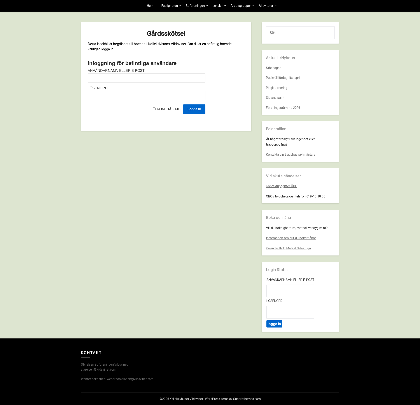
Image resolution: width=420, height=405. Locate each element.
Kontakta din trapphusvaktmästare (290, 155)
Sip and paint (275, 98)
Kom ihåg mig (169, 109)
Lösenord (98, 88)
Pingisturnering (276, 88)
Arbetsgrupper (241, 5)
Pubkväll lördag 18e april (283, 78)
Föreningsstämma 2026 (283, 108)
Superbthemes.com (247, 399)
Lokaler (218, 5)
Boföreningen (195, 5)
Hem (150, 5)
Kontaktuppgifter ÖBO (281, 186)
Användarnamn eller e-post (116, 70)
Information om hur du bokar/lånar (291, 238)
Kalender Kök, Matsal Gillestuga (288, 248)
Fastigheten (169, 5)
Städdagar (273, 68)
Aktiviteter (266, 5)
